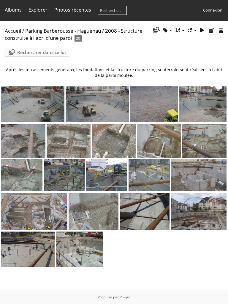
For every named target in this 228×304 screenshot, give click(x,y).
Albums (13, 10)
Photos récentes (72, 10)
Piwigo (125, 297)
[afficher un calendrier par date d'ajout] (211, 30)
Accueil (13, 30)
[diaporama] (202, 30)
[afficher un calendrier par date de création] (220, 30)
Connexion (212, 10)
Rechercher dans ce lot (41, 52)
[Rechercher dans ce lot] (156, 30)
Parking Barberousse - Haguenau (63, 30)
